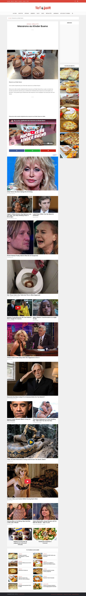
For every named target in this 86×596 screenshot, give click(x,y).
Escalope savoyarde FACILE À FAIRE (24, 586)
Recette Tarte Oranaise (48, 577)
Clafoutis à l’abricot (23, 570)
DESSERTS (33, 13)
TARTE (27, 1)
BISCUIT (12, 1)
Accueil (9, 18)
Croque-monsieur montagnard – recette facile (23, 556)
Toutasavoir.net (21, 594)
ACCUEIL (8, 1)
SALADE (24, 1)
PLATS (38, 13)
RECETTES (21, 13)
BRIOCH (16, 1)
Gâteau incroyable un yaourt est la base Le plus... (49, 563)
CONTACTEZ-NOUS (75, 594)
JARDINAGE (55, 13)
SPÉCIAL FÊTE (48, 13)
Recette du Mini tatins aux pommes (49, 556)
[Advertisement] (33, 39)
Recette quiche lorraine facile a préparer (48, 571)
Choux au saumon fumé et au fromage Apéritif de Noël (49, 586)
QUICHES (20, 1)
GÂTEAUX (27, 13)
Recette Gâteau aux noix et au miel (24, 563)
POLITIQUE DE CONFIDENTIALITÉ (57, 594)
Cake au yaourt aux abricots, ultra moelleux (24, 578)
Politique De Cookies (67, 594)
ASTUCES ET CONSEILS (65, 13)
